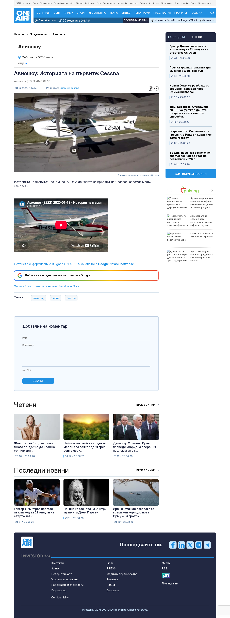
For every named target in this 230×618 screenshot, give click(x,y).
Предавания (162, 12)
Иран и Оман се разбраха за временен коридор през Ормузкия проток (189, 89)
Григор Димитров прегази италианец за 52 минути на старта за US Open (189, 49)
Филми (166, 563)
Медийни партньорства (122, 574)
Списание (113, 590)
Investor (26, 3)
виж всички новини (191, 174)
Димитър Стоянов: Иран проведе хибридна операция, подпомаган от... (135, 446)
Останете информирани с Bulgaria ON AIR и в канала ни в (74, 264)
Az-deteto (154, 3)
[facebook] (173, 545)
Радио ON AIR (188, 20)
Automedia (122, 3)
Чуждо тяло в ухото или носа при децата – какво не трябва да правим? (201, 256)
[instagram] (198, 545)
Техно (113, 12)
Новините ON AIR (74, 20)
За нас (55, 568)
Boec (193, 3)
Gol (72, 3)
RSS (164, 568)
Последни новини (136, 20)
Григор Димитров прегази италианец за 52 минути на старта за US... (34, 512)
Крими (68, 12)
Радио (111, 585)
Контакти (57, 563)
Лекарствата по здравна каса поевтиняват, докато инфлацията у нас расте (189, 222)
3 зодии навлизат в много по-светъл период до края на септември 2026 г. (190, 156)
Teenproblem (109, 3)
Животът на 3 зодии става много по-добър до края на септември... (34, 446)
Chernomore (166, 3)
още (21, 63)
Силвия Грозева (69, 88)
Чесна (55, 298)
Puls (99, 3)
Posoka (185, 3)
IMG (18, 3)
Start (177, 3)
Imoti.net (134, 3)
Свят (57, 12)
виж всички (146, 404)
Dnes (35, 3)
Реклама (112, 579)
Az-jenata (89, 3)
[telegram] (207, 545)
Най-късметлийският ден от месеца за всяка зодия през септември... (85, 446)
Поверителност (61, 574)
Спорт (81, 12)
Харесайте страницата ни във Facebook (47, 286)
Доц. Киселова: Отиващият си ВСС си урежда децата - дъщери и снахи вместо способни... (189, 111)
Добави (37, 380)
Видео (125, 12)
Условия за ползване (64, 579)
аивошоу (38, 298)
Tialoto (79, 3)
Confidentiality (60, 597)
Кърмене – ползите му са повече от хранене (201, 235)
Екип (110, 563)
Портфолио (58, 590)
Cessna (71, 298)
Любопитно (97, 12)
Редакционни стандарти (67, 585)
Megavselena (204, 3)
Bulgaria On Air (61, 3)
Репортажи (142, 12)
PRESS (111, 568)
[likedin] (181, 545)
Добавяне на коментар (45, 326)
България (43, 12)
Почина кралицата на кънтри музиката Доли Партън (190, 69)
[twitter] (190, 545)
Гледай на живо (47, 20)
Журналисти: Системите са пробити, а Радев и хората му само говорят (191, 134)
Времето (208, 20)
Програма (181, 12)
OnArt (166, 575)
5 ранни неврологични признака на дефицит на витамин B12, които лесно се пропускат (201, 203)
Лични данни (170, 583)
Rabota (143, 3)
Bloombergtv (46, 3)
